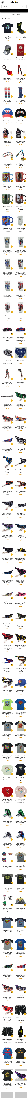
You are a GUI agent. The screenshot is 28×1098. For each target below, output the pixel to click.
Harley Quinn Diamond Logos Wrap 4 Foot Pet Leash (7, 647)
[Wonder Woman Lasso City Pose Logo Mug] (7, 177)
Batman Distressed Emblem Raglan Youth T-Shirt (20, 888)
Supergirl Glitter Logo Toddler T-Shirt (7, 778)
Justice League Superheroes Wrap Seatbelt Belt (7, 844)
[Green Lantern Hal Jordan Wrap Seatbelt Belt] (7, 813)
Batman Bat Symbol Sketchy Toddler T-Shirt (7, 888)
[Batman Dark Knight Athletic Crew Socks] (21, 28)
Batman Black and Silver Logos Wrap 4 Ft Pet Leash (7, 515)
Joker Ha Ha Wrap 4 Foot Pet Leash (21, 996)
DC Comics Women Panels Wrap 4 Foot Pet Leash (7, 692)
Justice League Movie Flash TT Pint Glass (21, 317)
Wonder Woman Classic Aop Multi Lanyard (7, 164)
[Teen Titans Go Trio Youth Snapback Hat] (21, 113)
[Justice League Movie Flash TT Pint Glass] (21, 308)
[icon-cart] (25, 2)
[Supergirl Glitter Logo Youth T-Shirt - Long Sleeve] (21, 792)
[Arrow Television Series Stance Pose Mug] (7, 199)
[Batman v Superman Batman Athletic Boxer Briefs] (7, 1032)
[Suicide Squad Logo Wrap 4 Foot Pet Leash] (21, 440)
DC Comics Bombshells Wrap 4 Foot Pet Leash (7, 997)
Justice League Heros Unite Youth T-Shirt (20, 953)
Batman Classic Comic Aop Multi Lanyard (20, 164)
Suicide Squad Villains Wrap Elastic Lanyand (7, 384)
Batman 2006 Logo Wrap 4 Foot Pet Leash (7, 471)
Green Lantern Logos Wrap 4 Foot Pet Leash (20, 405)
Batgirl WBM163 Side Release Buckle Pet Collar (7, 339)
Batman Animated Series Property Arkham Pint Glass (7, 295)
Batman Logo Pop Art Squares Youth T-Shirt (7, 757)
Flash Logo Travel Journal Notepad (20, 58)
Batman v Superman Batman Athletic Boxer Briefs (7, 1041)
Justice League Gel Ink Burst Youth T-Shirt (7, 37)
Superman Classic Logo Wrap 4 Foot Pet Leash (7, 670)
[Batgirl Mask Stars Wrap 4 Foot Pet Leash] (7, 616)
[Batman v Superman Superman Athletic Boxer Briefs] (21, 1010)
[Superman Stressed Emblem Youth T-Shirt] (21, 704)
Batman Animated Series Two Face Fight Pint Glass (7, 251)
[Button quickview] (12, 32)
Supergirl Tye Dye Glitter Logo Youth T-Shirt (20, 779)
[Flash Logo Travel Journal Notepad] (21, 50)
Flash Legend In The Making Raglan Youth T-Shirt (20, 757)
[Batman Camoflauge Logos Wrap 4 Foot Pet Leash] (21, 616)
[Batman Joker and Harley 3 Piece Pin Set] (7, 901)
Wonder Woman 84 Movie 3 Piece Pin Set (7, 866)
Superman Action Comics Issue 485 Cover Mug (7, 230)
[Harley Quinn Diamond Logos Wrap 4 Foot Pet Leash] (7, 638)
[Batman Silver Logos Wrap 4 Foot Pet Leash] (21, 462)
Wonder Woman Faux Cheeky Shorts (21, 361)
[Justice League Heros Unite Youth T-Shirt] (21, 944)
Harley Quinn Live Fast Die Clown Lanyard (20, 80)
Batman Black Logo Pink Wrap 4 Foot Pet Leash (20, 603)
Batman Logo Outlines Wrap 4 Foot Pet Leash (21, 515)
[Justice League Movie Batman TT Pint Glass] (7, 308)
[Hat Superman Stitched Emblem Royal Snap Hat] (21, 682)
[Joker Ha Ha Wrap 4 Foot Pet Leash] (21, 988)
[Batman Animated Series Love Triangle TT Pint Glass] (21, 242)
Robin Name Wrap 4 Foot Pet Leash (21, 492)
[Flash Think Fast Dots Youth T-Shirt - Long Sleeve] (7, 792)
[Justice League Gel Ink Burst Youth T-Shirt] (7, 28)
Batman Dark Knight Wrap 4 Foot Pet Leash (7, 493)
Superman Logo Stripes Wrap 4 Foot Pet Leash (7, 449)
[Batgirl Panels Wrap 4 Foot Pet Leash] (7, 594)
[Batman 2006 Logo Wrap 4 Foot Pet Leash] (7, 462)
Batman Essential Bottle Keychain (20, 142)
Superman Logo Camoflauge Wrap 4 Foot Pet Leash (7, 427)
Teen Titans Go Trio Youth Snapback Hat (21, 121)
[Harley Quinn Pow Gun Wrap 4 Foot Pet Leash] (21, 1075)
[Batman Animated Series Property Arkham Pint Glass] (7, 286)
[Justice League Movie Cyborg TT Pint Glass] (21, 286)
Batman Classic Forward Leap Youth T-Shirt (7, 735)
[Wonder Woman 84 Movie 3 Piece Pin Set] (7, 857)
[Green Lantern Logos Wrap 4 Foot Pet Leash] (21, 396)
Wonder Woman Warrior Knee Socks (21, 101)
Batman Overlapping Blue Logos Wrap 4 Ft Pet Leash (7, 581)
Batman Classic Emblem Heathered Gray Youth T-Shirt (20, 1063)
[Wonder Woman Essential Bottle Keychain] (7, 133)
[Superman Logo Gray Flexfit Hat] (7, 50)
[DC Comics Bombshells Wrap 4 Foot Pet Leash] (7, 988)
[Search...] (23, 7)
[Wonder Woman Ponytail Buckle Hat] (7, 113)
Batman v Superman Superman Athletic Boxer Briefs (21, 1019)
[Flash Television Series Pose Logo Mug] (21, 177)
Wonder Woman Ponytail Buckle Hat (7, 121)
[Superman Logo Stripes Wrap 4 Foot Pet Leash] (7, 440)
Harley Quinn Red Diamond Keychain (7, 79)
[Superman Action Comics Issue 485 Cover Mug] (7, 221)
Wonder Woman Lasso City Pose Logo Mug (7, 186)
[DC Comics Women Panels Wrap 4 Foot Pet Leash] (7, 682)
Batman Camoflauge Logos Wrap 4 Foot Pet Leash (21, 625)
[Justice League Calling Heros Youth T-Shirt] (21, 922)
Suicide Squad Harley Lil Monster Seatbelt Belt (20, 844)
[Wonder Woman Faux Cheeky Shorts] (21, 353)
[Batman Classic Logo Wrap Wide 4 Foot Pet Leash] (21, 550)
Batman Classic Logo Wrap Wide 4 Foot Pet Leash (20, 559)
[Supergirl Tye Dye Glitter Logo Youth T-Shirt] (21, 770)
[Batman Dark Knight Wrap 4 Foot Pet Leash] (7, 484)
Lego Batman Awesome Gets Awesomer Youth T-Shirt (7, 1085)
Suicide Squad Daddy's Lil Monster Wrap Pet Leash (21, 975)
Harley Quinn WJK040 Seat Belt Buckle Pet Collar (7, 362)
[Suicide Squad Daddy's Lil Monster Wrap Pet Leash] (21, 966)
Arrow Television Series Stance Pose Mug (7, 208)
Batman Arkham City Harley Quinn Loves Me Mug (21, 208)
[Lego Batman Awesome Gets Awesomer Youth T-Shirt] (7, 1075)
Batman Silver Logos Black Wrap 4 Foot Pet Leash (7, 559)
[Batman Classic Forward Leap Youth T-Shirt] (7, 726)
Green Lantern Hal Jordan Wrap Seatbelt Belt (7, 823)
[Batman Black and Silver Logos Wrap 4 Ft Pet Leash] (7, 505)
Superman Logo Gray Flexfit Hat (7, 58)
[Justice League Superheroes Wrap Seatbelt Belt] (7, 835)
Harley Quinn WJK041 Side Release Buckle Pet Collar (20, 339)
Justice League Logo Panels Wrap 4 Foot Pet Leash (20, 670)
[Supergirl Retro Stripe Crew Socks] (7, 92)
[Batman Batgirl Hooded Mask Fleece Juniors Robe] (21, 1032)
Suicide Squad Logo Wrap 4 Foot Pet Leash (21, 449)
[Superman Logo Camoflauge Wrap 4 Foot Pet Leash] (7, 418)
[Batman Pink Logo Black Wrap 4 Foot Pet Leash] (21, 572)
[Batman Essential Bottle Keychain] (21, 133)
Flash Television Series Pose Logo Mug (20, 186)
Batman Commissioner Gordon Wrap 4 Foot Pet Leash (21, 537)
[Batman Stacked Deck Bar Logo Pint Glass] (21, 221)
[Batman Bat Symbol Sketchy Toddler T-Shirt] (7, 879)
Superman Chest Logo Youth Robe (7, 1062)
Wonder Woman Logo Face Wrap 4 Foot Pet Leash (7, 1019)
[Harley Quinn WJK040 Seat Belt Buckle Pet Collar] (7, 353)
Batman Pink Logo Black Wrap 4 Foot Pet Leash (20, 581)
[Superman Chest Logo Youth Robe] (7, 1053)
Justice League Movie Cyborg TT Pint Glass (20, 295)
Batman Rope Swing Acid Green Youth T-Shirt (7, 713)
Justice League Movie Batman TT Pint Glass (7, 317)
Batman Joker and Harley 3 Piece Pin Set (7, 910)
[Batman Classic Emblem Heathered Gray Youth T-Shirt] (21, 1053)
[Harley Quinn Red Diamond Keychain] (7, 70)
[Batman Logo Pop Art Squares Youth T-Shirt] (7, 748)
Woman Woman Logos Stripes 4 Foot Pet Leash (20, 427)
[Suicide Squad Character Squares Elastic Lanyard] (7, 396)
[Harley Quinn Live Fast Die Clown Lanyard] (21, 70)
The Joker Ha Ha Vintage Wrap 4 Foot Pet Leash (7, 536)
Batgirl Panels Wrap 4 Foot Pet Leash (7, 602)
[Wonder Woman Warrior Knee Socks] (21, 92)
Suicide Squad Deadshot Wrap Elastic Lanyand (20, 384)
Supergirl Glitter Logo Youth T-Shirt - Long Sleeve (20, 801)
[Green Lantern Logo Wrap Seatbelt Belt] (21, 813)
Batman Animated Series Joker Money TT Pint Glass (7, 273)
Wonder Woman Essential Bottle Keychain (7, 142)
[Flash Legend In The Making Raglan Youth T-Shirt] (21, 748)
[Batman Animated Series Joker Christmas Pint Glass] (21, 264)
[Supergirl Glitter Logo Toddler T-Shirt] (7, 770)
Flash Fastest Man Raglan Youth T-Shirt (20, 735)
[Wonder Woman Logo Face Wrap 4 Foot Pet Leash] (7, 1010)
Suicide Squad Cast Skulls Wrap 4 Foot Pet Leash (7, 975)
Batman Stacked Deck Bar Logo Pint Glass (20, 230)
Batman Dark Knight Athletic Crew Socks (21, 36)
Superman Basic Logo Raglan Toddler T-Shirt (7, 932)
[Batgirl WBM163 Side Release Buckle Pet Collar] (7, 330)
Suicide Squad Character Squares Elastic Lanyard (7, 405)
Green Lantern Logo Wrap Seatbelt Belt (21, 822)
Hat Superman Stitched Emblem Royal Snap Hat (20, 692)
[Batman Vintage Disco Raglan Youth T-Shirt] (21, 857)
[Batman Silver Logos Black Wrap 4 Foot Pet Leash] (7, 550)
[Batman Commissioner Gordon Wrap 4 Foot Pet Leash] (21, 527)
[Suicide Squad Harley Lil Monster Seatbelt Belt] (21, 835)
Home (10, 10)
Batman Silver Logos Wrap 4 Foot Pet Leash (20, 471)
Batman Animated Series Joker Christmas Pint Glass (20, 273)
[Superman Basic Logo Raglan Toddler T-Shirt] (7, 922)
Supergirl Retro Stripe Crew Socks (7, 101)
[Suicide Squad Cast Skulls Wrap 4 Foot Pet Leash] (7, 966)
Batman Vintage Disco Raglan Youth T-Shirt (20, 866)
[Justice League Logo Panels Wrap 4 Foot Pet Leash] (21, 661)
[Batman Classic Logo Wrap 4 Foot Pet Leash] (21, 638)
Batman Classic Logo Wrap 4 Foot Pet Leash (20, 647)
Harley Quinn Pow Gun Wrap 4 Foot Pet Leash (20, 1084)
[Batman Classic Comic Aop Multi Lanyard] (21, 155)
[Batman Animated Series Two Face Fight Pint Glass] (7, 242)
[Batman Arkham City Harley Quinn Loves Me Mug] (21, 199)
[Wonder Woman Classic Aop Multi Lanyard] (7, 155)
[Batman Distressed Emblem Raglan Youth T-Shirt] (21, 879)
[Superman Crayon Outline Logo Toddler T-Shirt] (7, 944)
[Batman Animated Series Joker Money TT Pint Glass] (7, 264)
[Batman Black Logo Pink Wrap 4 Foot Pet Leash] (21, 594)
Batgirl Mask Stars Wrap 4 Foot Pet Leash (7, 625)
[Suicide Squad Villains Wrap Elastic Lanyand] (7, 374)
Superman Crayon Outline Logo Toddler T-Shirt (7, 953)
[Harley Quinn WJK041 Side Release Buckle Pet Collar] (21, 330)
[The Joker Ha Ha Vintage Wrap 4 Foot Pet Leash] (7, 527)
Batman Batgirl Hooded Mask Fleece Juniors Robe (20, 1041)
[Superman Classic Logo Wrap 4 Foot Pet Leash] (7, 661)
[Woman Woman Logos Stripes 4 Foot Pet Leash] (21, 418)
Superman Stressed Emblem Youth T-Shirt (21, 713)
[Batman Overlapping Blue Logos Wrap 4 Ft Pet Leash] (7, 572)
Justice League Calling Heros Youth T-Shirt (21, 932)
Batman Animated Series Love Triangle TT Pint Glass (20, 251)
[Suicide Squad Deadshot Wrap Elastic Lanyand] (21, 374)
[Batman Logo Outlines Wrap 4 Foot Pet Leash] (21, 505)
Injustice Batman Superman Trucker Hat (20, 910)
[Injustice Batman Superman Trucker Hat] (21, 901)
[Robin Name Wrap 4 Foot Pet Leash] (21, 484)
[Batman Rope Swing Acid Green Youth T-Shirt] (7, 704)
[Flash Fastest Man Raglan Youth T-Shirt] (21, 726)
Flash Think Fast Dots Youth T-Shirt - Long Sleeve (7, 801)
